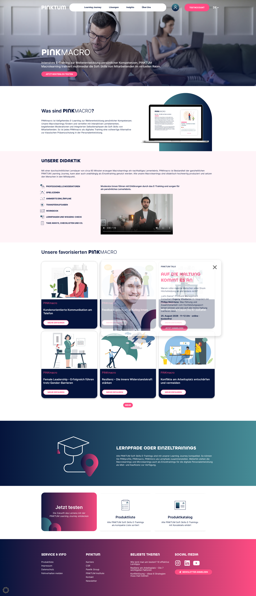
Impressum (46, 565)
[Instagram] (178, 563)
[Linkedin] (187, 563)
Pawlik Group (92, 569)
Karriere (90, 562)
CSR (88, 565)
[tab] (69, 186)
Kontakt (90, 577)
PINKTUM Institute (95, 573)
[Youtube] (196, 563)
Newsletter (91, 581)
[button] (6, 590)
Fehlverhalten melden (52, 573)
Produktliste (47, 562)
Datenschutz (47, 569)
